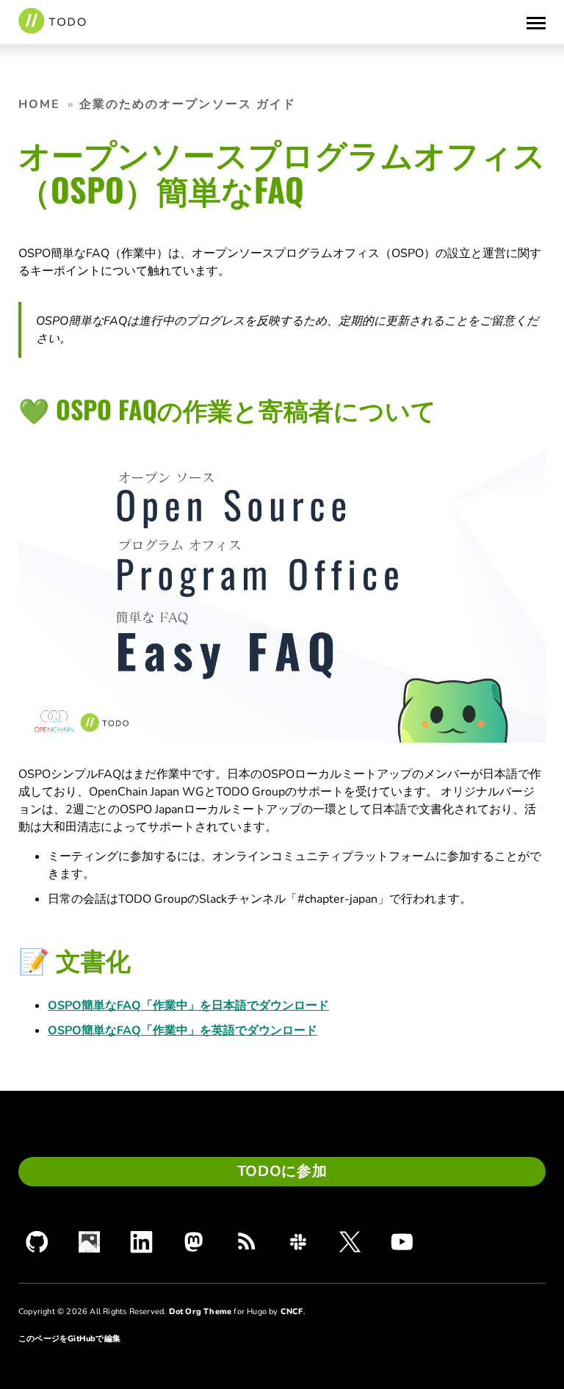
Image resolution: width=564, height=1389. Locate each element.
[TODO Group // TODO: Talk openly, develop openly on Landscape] (89, 1241)
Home (39, 104)
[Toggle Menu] (536, 22)
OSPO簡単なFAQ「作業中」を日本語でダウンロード (188, 1005)
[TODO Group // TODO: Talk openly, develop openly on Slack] (298, 1241)
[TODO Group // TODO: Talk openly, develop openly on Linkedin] (141, 1241)
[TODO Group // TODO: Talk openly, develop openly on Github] (37, 1241)
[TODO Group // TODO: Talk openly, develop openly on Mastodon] (193, 1241)
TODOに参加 (282, 1171)
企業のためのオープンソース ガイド (188, 104)
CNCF (292, 1311)
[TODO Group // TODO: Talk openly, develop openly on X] (350, 1241)
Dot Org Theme (200, 1311)
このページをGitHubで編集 (69, 1338)
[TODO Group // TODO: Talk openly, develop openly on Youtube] (402, 1241)
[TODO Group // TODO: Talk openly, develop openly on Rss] (245, 1241)
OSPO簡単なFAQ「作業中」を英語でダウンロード (182, 1030)
